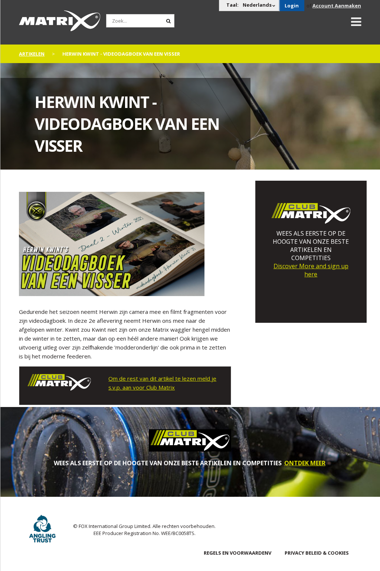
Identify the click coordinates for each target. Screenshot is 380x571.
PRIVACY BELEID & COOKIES (317, 552)
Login (292, 5)
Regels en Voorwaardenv (237, 552)
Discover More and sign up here (310, 270)
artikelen (32, 53)
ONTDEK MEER (304, 463)
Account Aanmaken (336, 5)
